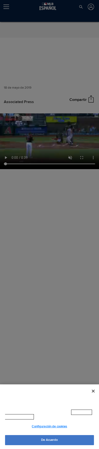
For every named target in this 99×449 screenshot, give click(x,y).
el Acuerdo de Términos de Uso (56, 417)
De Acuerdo (49, 440)
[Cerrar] (93, 391)
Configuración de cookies (49, 426)
